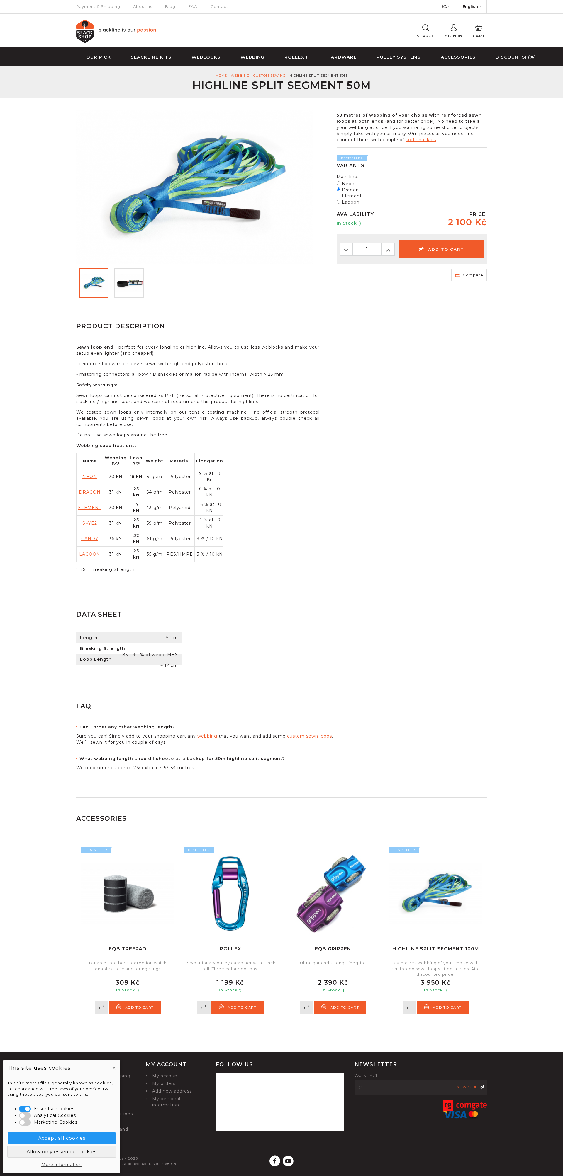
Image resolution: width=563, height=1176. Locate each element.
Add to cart (445, 249)
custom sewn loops (309, 736)
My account (165, 1075)
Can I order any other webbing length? (127, 727)
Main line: (348, 176)
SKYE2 (89, 523)
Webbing (252, 57)
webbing (207, 736)
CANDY (89, 538)
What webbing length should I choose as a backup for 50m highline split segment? (182, 758)
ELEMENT (89, 507)
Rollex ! (295, 57)
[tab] (208, 727)
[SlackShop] (116, 41)
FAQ (193, 6)
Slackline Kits (151, 57)
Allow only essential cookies (61, 1151)
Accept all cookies (61, 1138)
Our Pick (98, 57)
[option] (127, 928)
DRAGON (90, 492)
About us (142, 6)
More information (61, 1164)
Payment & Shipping (98, 6)
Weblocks (206, 57)
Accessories (458, 57)
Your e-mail (366, 1075)
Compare (472, 275)
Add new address (172, 1091)
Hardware (342, 57)
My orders (163, 1083)
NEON (89, 476)
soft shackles (421, 139)
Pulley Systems (399, 57)
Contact (219, 6)
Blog (170, 6)
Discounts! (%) (516, 57)
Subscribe (467, 1087)
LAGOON (89, 554)
